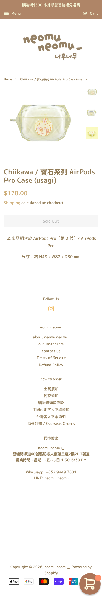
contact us (51, 350)
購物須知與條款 (51, 402)
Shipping (12, 202)
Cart (93, 13)
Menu (15, 13)
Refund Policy (51, 364)
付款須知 (51, 395)
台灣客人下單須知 (51, 416)
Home (8, 79)
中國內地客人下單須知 (51, 409)
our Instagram (51, 343)
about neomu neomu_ (51, 336)
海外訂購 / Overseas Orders (51, 423)
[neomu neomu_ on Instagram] (51, 309)
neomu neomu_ (57, 566)
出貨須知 (51, 388)
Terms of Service (51, 357)
